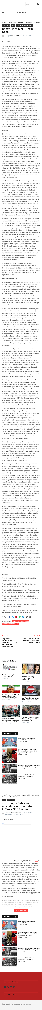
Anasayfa (4, 22)
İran (36, 861)
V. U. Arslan (17, 795)
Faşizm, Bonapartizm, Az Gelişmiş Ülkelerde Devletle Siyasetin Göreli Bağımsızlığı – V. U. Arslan (27, 751)
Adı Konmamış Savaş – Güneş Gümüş (10, 675)
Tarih (13, 25)
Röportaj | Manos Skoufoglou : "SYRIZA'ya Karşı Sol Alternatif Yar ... (11, 720)
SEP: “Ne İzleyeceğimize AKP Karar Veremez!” (30, 699)
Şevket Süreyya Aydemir (8, 623)
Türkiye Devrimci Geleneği (15, 22)
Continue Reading (21, 910)
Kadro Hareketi (25, 621)
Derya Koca (6, 25)
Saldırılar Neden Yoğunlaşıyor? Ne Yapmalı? (28, 677)
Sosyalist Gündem (16, 35)
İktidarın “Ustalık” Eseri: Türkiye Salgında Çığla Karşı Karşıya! (30, 718)
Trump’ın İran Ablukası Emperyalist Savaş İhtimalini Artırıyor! (10, 696)
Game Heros (16, 621)
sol (18, 623)
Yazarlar (10, 795)
